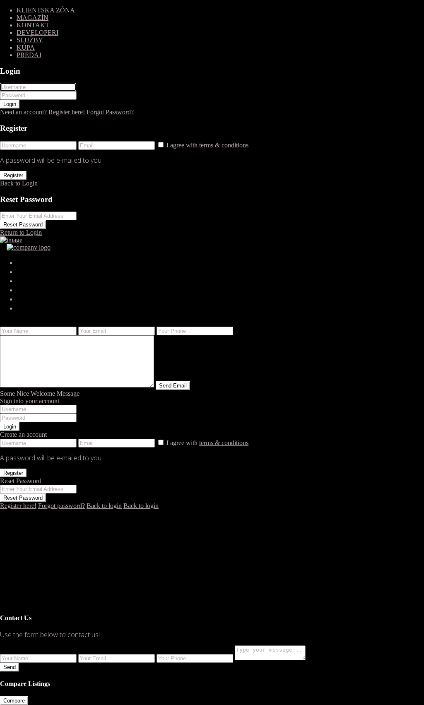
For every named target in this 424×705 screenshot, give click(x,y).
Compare (14, 701)
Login (9, 104)
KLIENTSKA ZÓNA (46, 10)
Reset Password (23, 224)
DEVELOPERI (37, 32)
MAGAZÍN (32, 17)
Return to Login (21, 232)
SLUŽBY (30, 39)
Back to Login (19, 183)
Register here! (18, 505)
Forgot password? (61, 505)
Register (13, 175)
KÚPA (26, 47)
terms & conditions (223, 145)
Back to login (104, 505)
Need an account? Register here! (42, 111)
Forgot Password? (110, 111)
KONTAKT (33, 25)
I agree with (207, 145)
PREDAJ (29, 54)
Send (9, 667)
